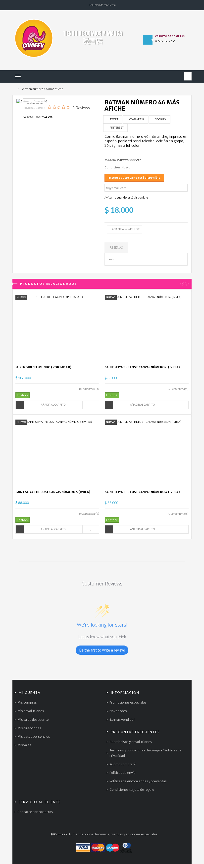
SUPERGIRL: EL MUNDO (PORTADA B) (43, 367)
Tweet (113, 119)
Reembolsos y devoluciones (130, 742)
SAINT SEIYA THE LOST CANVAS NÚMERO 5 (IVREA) (52, 492)
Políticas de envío (122, 773)
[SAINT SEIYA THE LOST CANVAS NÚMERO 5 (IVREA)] (57, 453)
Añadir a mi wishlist (126, 229)
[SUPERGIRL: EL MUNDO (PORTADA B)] (57, 328)
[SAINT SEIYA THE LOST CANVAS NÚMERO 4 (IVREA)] (146, 453)
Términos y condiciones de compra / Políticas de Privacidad (145, 753)
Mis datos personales (33, 736)
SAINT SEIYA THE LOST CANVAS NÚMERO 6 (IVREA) (142, 367)
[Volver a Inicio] (13, 89)
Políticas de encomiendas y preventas (138, 781)
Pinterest (116, 127)
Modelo (110, 160)
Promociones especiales (128, 702)
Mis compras (27, 702)
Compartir (136, 119)
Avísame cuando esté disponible (126, 197)
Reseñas (116, 247)
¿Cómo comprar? (122, 764)
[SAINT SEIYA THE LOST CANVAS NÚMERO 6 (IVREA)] (146, 328)
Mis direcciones (29, 728)
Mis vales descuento (33, 720)
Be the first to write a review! (102, 650)
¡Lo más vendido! (122, 720)
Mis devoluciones (30, 711)
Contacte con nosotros (35, 812)
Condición (112, 167)
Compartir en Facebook (37, 117)
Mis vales (24, 745)
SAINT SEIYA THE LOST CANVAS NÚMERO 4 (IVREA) (142, 492)
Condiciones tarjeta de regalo (131, 790)
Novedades (118, 711)
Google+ (160, 119)
